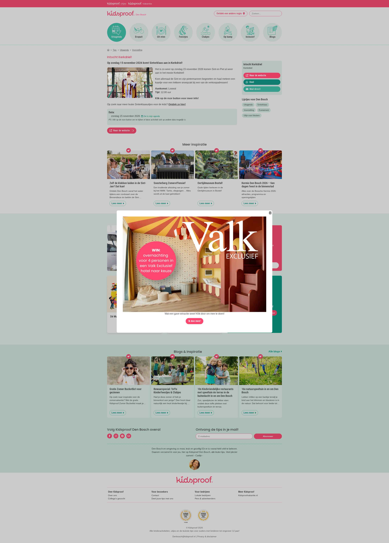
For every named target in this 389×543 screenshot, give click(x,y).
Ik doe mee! (194, 321)
